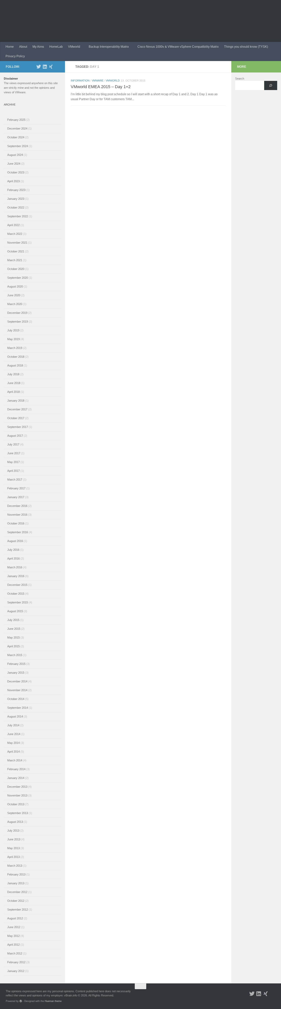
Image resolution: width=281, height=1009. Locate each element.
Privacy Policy (15, 56)
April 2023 (13, 181)
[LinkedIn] (44, 66)
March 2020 (14, 304)
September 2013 (17, 813)
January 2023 (15, 198)
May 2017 (13, 462)
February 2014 (16, 769)
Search (239, 78)
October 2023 (15, 172)
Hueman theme (53, 1001)
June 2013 (13, 839)
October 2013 (15, 804)
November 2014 (17, 690)
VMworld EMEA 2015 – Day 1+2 (101, 86)
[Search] (270, 85)
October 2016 (15, 523)
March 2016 (14, 567)
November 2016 (17, 514)
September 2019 (17, 321)
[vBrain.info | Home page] (75, 21)
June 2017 (13, 453)
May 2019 (13, 339)
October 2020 (15, 269)
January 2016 (15, 576)
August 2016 (15, 541)
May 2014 (13, 742)
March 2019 (14, 347)
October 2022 (15, 207)
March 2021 (14, 260)
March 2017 (14, 479)
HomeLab (56, 46)
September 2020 (17, 277)
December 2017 (17, 409)
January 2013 (15, 883)
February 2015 (16, 663)
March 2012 (14, 953)
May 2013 (13, 848)
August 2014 (15, 716)
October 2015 (15, 593)
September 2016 (17, 532)
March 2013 (14, 865)
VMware (97, 80)
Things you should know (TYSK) (246, 46)
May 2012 (13, 935)
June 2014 (13, 734)
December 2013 (17, 786)
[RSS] (57, 66)
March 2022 (14, 233)
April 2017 (13, 470)
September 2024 (17, 146)
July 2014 (13, 725)
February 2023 (16, 190)
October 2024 (15, 137)
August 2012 (15, 918)
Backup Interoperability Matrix (109, 46)
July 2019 (13, 330)
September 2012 (17, 909)
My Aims (38, 46)
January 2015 (15, 672)
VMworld (74, 46)
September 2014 (17, 707)
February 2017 (16, 488)
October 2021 (15, 251)
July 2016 (13, 549)
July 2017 (13, 444)
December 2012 (17, 892)
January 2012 (15, 971)
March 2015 (14, 655)
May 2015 (13, 637)
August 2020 (15, 286)
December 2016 (17, 505)
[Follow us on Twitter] (38, 66)
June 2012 (13, 927)
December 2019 (17, 312)
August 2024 (15, 154)
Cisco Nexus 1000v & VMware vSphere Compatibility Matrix (178, 46)
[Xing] (51, 66)
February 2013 (16, 874)
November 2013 (17, 795)
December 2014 (17, 681)
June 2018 (13, 383)
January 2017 (15, 497)
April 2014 (13, 751)
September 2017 (17, 426)
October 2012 (15, 900)
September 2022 (17, 216)
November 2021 (17, 242)
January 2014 (15, 777)
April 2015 (13, 646)
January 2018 (15, 400)
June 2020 (13, 295)
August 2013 (15, 821)
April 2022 (13, 225)
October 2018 (15, 356)
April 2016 (13, 558)
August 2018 (15, 365)
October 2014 (15, 699)
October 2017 (15, 418)
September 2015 (17, 602)
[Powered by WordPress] (20, 1001)
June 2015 (13, 628)
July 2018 (13, 374)
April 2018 (13, 391)
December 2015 (17, 584)
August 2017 (15, 435)
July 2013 (13, 830)
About (23, 46)
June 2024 (13, 163)
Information (80, 80)
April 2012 (13, 944)
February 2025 (16, 119)
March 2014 (14, 760)
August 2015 (15, 611)
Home (10, 46)
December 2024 (17, 128)
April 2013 (13, 856)
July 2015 (13, 620)
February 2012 (16, 962)
